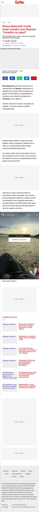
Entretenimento (17, 474)
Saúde (22, 476)
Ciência (14, 476)
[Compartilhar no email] (34, 78)
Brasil (30, 471)
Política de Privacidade (5, 506)
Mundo (23, 471)
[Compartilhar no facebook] (5, 78)
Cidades (28, 474)
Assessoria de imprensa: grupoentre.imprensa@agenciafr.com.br (24, 506)
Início (3, 22)
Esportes (15, 471)
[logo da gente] (19, 2)
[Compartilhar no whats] (19, 78)
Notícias (6, 471)
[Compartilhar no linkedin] (12, 78)
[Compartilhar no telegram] (27, 78)
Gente (9, 22)
